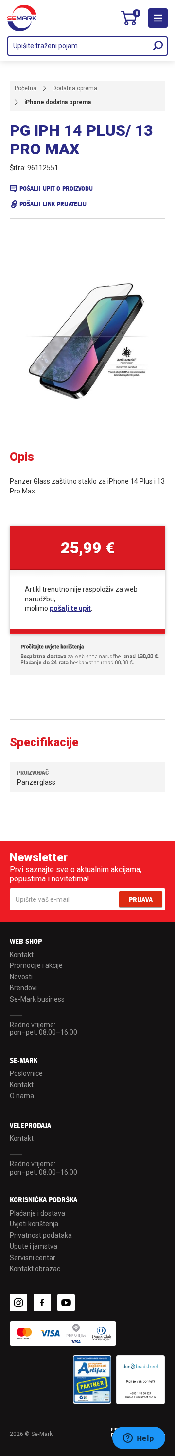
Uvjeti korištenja (34, 1224)
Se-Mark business (37, 999)
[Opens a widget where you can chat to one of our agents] (138, 1439)
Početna (25, 88)
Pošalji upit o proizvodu (56, 188)
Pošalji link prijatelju (53, 204)
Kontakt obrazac (35, 1269)
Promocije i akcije (36, 965)
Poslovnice (26, 1073)
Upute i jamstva (33, 1246)
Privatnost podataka (41, 1235)
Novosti (21, 977)
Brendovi (23, 988)
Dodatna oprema (74, 88)
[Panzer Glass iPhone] (87, 341)
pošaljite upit (70, 608)
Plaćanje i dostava (37, 1213)
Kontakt (22, 955)
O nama (22, 1096)
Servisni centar (32, 1258)
